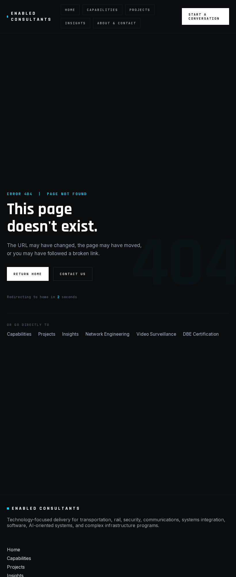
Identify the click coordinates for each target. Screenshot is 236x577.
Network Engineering (107, 334)
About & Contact (116, 23)
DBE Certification (201, 334)
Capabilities (102, 10)
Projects (140, 10)
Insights (75, 23)
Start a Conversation (204, 16)
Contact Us (73, 274)
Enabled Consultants (31, 16)
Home (70, 10)
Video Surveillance (156, 334)
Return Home (28, 274)
